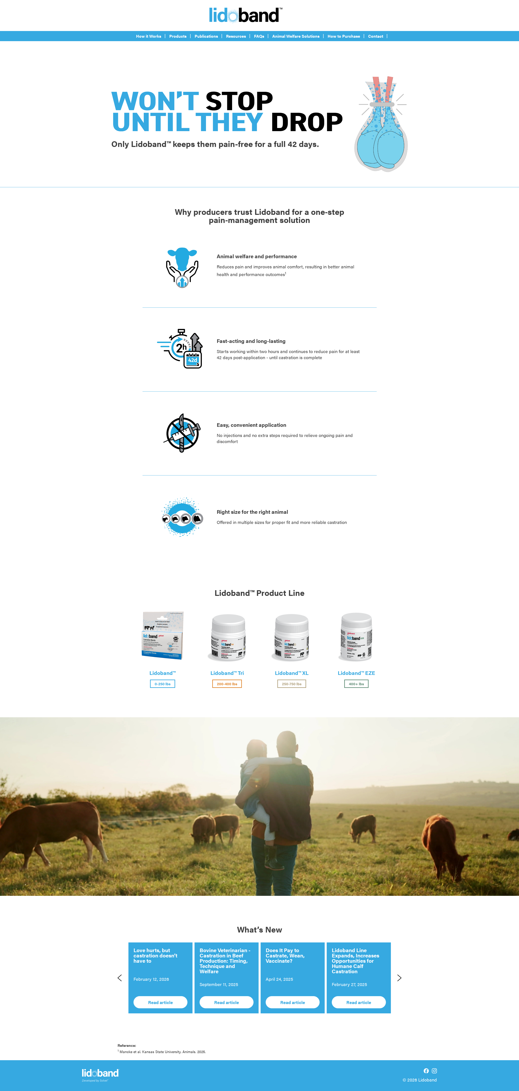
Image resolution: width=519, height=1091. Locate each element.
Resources (236, 36)
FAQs (259, 36)
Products (178, 36)
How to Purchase (344, 36)
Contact (375, 36)
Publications (206, 36)
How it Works (148, 36)
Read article (160, 1002)
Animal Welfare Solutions (296, 36)
